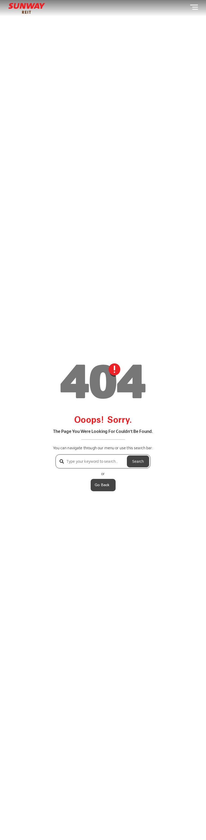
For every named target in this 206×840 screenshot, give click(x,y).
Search (138, 461)
